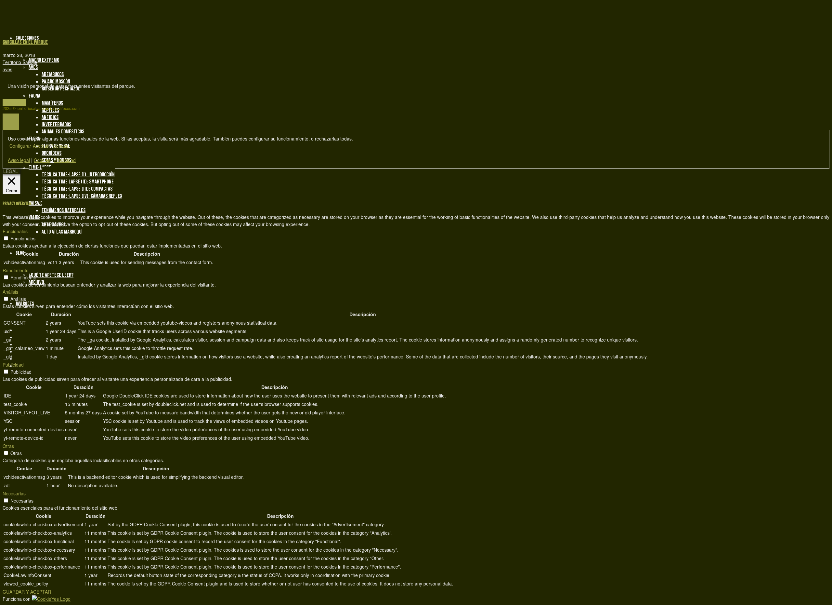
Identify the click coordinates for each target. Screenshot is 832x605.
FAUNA (34, 96)
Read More (14, 102)
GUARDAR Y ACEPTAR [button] (27, 591)
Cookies (42, 160)
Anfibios (50, 117)
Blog (20, 253)
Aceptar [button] (41, 145)
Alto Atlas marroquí (62, 232)
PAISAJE (36, 203)
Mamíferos (52, 103)
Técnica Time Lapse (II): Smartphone (78, 182)
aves (7, 69)
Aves (33, 67)
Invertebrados (56, 124)
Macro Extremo (44, 60)
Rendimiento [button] (16, 270)
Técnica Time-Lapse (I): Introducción (78, 174)
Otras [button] (8, 446)
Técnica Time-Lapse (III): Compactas (77, 189)
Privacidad (65, 160)
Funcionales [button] (15, 231)
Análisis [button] (10, 292)
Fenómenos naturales (63, 210)
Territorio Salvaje (20, 62)
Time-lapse (40, 167)
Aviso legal (19, 160)
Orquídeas (51, 153)
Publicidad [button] (13, 364)
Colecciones (27, 38)
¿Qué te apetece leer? (51, 275)
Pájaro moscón (56, 81)
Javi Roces (25, 304)
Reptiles (50, 110)
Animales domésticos (63, 131)
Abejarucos (53, 74)
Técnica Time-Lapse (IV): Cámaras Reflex (82, 196)
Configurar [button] (20, 145)
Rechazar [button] (60, 145)
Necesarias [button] (14, 493)
